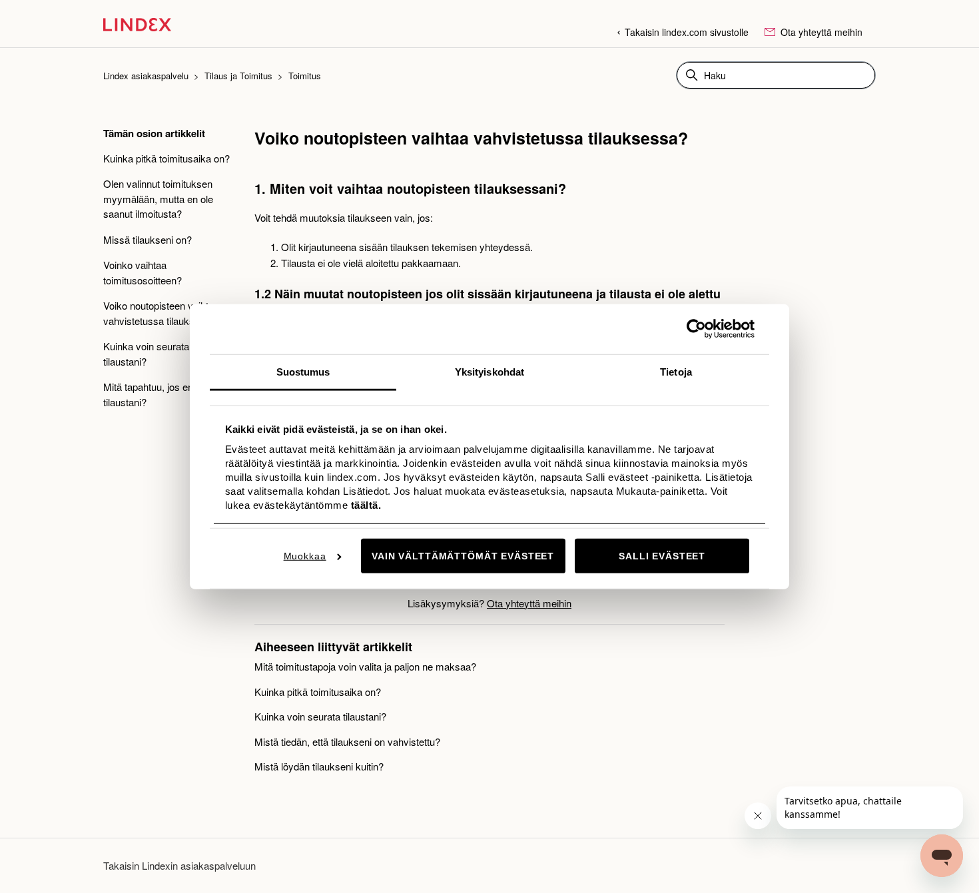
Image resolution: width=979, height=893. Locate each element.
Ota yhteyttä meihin (820, 32)
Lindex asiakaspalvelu (145, 75)
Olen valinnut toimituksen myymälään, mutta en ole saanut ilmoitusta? (158, 198)
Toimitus (304, 75)
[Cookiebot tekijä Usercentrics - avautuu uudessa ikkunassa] (696, 329)
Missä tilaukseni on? (147, 239)
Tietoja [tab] (676, 371)
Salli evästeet (662, 556)
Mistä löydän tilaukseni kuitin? (319, 766)
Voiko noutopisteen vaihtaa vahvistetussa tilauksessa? (162, 313)
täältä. (364, 505)
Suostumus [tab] (303, 371)
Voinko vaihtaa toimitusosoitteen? (142, 272)
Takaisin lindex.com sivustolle (687, 32)
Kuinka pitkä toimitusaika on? (166, 158)
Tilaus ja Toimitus (238, 75)
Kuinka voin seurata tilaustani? (146, 353)
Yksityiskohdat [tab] (489, 371)
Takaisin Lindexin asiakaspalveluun (179, 865)
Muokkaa (305, 556)
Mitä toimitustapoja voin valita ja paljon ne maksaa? (365, 666)
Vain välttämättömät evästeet (463, 556)
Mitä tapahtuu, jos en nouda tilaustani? (162, 394)
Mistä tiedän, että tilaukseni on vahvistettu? (347, 741)
